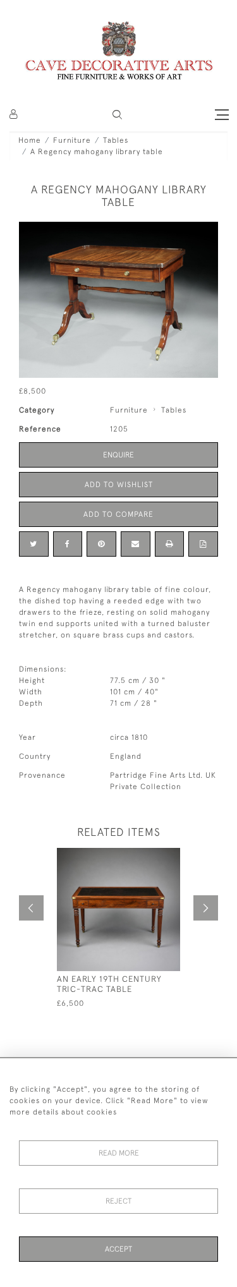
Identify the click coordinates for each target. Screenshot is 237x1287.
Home (29, 140)
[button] (117, 114)
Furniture (72, 140)
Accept (118, 1249)
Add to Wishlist (119, 484)
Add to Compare (118, 514)
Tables (115, 140)
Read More (119, 1153)
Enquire (118, 454)
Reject (118, 1201)
